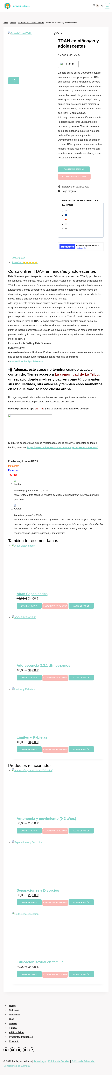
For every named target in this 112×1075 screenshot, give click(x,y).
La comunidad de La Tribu (77, 374)
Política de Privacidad (83, 1061)
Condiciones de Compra (17, 1065)
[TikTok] (31, 1049)
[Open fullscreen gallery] (13, 80)
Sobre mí (14, 1010)
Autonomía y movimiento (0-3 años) (46, 818)
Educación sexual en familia (40, 962)
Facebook (13, 470)
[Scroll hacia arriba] (106, 1067)
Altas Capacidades (32, 594)
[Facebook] (6, 1049)
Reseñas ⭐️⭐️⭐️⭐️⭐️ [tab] (25, 262)
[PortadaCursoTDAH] (31, 54)
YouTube (12, 474)
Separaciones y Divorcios (38, 890)
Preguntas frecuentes (21, 1037)
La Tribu (39, 408)
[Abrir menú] (107, 5)
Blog (11, 1019)
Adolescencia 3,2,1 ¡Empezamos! (44, 665)
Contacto (14, 1041)
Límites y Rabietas (32, 737)
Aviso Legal (40, 1061)
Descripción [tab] (18, 258)
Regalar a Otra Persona (74, 176)
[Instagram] (12, 1049)
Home (12, 1005)
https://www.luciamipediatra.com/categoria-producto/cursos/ (62, 447)
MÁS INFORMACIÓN (81, 606)
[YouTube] (18, 1049)
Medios (13, 1023)
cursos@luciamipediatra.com (27, 361)
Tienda (13, 1028)
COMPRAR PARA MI (74, 169)
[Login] (101, 6)
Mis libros (14, 1014)
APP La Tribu (16, 1032)
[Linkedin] (25, 1049)
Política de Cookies (58, 1061)
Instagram (13, 465)
